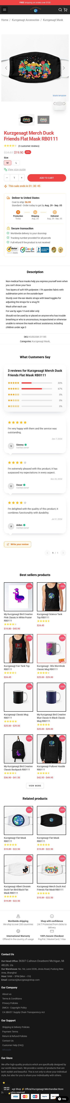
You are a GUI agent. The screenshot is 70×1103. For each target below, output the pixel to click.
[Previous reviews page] (47, 553)
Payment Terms (10, 1031)
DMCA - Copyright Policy (14, 1007)
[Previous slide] (6, 68)
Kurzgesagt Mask (53, 20)
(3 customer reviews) (28, 146)
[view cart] (65, 10)
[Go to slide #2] (43, 120)
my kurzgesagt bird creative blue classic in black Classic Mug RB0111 (51, 717)
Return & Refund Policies (14, 1036)
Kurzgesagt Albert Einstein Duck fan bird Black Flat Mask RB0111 (17, 889)
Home (4, 20)
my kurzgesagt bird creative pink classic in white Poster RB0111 (18, 617)
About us (6, 994)
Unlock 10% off (6, 1088)
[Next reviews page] (63, 553)
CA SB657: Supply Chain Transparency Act (23, 1012)
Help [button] (64, 1099)
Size (6, 157)
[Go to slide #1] (26, 120)
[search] (60, 10)
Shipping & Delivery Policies (15, 1027)
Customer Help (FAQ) (13, 1045)
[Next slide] (63, 68)
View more (35, 786)
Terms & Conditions (12, 998)
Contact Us (8, 1040)
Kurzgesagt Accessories (25, 20)
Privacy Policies (10, 1003)
